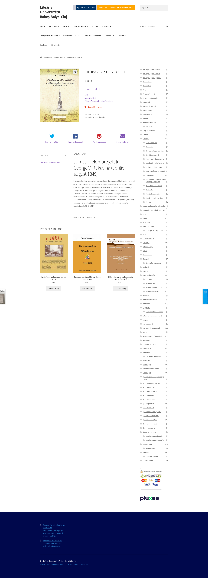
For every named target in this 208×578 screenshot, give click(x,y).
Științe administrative (151, 383)
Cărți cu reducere (81, 26)
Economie (146, 222)
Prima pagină (47, 57)
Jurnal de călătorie (150, 299)
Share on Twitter (52, 142)
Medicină (146, 340)
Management (148, 324)
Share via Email (123, 142)
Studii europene (149, 428)
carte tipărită (90, 98)
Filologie (146, 243)
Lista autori (54, 26)
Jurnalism (146, 304)
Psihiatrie (146, 360)
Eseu (144, 234)
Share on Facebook (75, 142)
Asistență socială (149, 106)
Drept (145, 214)
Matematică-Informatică (152, 336)
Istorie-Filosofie (59, 57)
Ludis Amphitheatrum (154, 167)
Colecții (108, 35)
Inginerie (146, 267)
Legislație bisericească (154, 312)
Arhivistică (147, 86)
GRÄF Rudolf (92, 89)
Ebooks (95, 26)
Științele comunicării (151, 416)
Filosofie (149, 279)
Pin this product (99, 142)
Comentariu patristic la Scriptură (155, 206)
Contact (43, 45)
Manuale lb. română (93, 35)
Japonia (146, 295)
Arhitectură (147, 82)
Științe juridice (148, 395)
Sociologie (147, 373)
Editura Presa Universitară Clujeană (99, 101)
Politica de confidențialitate (51, 564)
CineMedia (149, 147)
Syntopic (149, 202)
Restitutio (149, 190)
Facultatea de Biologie (154, 436)
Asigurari (146, 102)
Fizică (145, 251)
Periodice (122, 35)
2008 (86, 95)
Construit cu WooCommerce (76, 564)
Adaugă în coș (54, 288)
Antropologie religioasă (152, 78)
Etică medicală (148, 239)
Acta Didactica (151, 143)
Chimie (145, 134)
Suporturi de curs (149, 432)
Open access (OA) (149, 344)
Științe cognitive (149, 387)
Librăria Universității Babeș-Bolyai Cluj (53, 12)
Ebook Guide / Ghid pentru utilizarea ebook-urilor (115, 7)
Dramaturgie (150, 448)
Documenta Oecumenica (155, 159)
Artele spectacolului (150, 98)
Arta (144, 90)
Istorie (145, 271)
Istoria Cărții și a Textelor (155, 163)
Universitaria (148, 460)
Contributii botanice (153, 356)
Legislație (146, 308)
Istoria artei (150, 283)
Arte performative (149, 94)
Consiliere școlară (152, 155)
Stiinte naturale (149, 399)
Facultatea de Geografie (155, 440)
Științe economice (149, 391)
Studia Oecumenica (153, 194)
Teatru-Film (147, 444)
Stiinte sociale (148, 408)
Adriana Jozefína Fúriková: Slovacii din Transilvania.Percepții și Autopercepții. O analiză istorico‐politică (54, 530)
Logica (145, 320)
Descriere (44, 155)
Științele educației (150, 420)
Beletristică (147, 114)
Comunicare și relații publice (153, 210)
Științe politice (148, 403)
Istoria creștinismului (154, 287)
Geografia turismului (154, 263)
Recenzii (66, 26)
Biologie (149, 126)
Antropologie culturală (151, 69)
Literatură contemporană (152, 316)
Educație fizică (148, 226)
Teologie (146, 452)
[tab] (54, 155)
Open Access (107, 26)
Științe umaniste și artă (152, 412)
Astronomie (147, 110)
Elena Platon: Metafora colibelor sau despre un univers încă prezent (52, 543)
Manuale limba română (151, 328)
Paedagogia (150, 175)
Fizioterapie (147, 255)
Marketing (146, 332)
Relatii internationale (151, 369)
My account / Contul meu (86, 7)
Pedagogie (147, 348)
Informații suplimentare (50, 162)
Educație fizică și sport (154, 230)
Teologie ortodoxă (152, 456)
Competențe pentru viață (155, 151)
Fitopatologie (148, 247)
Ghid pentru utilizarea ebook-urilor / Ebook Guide (60, 35)
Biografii (146, 118)
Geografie (146, 259)
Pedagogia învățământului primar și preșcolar (156, 180)
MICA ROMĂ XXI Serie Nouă (155, 171)
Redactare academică (154, 186)
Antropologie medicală (151, 74)
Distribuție (55, 45)
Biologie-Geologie (149, 122)
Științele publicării (150, 424)
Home (42, 26)
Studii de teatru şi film (154, 198)
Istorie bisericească (153, 291)
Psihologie (147, 365)
